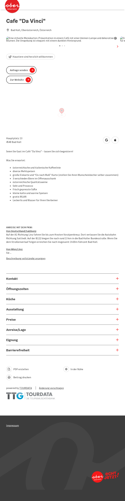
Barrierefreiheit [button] (17, 350)
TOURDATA (25, 388)
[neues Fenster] (30, 394)
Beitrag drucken (22, 377)
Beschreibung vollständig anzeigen (25, 258)
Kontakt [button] (12, 279)
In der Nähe (76, 369)
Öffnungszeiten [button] (17, 289)
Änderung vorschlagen (51, 388)
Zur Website (17, 79)
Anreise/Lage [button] (16, 330)
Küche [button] (10, 299)
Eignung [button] (12, 340)
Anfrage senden (19, 70)
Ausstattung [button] (15, 309)
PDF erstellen (21, 369)
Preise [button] (11, 319)
